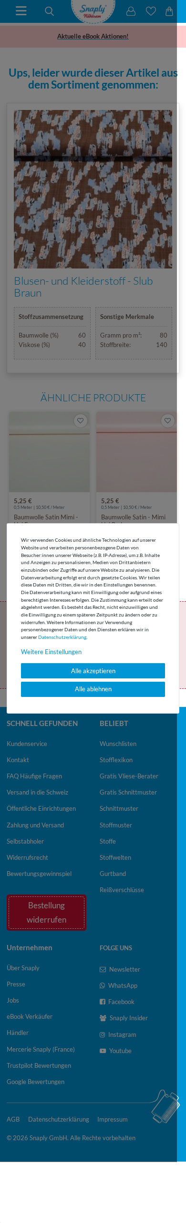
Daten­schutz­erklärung (62, 637)
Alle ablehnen (93, 689)
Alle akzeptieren (93, 671)
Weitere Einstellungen (51, 652)
